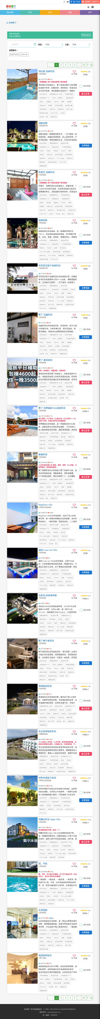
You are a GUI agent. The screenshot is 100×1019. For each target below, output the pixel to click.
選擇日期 (24, 54)
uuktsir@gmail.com (53, 1012)
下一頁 (89, 65)
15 (84, 65)
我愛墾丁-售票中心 (92, 2)
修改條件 (86, 35)
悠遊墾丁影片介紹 (68, 2)
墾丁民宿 (76, 2)
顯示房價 (86, 86)
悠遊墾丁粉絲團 (64, 2)
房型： (41, 45)
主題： (67, 45)
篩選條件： (13, 50)
